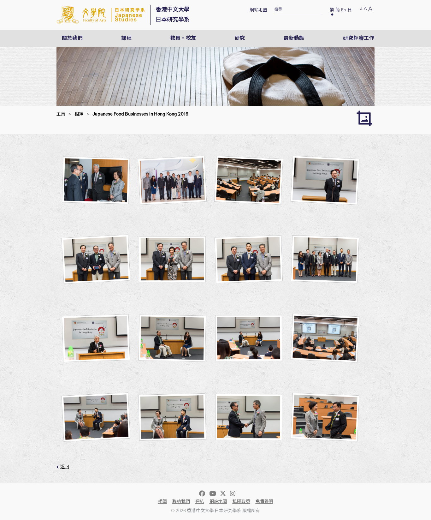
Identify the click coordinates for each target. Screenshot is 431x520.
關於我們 (72, 38)
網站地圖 (258, 10)
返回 (64, 466)
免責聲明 (264, 501)
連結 (199, 501)
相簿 (78, 114)
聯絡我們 (181, 501)
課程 (126, 38)
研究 (240, 38)
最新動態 (294, 38)
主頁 (60, 114)
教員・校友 (183, 38)
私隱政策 (241, 501)
